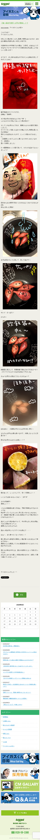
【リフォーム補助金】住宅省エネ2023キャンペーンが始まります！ (20, 653)
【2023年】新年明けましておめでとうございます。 (18, 666)
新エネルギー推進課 (9, 725)
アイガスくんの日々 (9, 746)
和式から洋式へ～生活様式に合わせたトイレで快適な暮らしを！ (19, 685)
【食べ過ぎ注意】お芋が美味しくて (14, 23)
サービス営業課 (7, 729)
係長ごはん (6, 733)
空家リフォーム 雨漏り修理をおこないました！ (17, 692)
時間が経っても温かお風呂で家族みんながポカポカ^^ (18, 660)
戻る (21, 595)
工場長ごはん (7, 721)
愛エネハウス (7, 737)
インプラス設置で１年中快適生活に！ (14, 672)
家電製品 (5, 717)
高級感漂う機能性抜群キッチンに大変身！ (15, 698)
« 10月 (4, 630)
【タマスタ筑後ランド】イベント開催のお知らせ (17, 678)
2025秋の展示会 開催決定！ (11, 646)
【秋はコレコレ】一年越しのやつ (12, 704)
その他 (5, 742)
